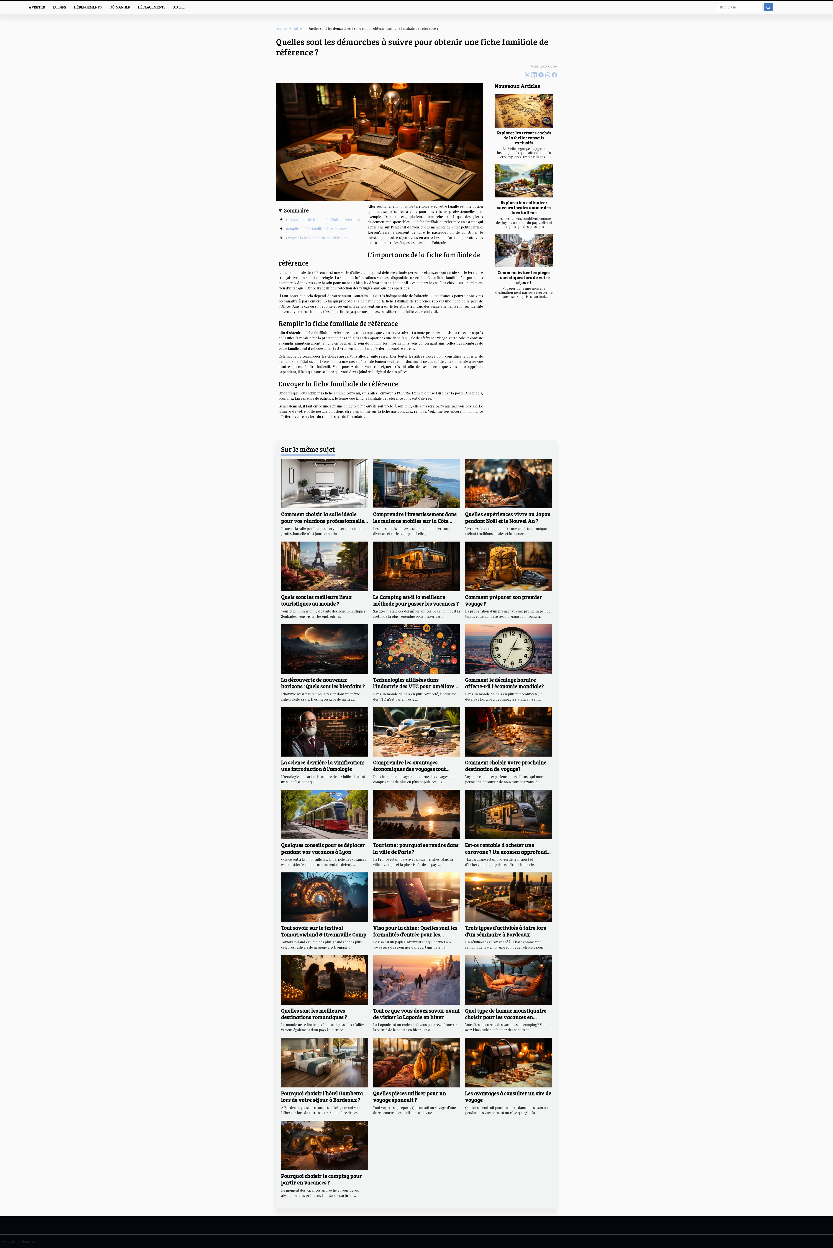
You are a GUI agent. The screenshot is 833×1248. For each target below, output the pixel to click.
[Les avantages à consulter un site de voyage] (508, 1062)
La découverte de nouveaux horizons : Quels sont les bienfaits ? (323, 683)
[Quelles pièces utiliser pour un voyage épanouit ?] (416, 1062)
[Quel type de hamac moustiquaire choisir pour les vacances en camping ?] (508, 979)
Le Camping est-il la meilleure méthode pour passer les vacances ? (416, 600)
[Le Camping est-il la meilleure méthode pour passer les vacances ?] (416, 566)
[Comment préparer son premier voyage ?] (508, 566)
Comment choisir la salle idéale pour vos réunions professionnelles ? (324, 521)
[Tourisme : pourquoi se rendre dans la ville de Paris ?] (416, 814)
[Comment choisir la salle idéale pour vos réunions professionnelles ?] (324, 483)
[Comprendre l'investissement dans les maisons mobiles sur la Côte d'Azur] (416, 483)
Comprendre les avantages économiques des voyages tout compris (409, 769)
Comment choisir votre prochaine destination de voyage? (505, 765)
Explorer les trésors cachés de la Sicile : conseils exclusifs (524, 137)
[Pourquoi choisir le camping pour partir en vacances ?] (324, 1145)
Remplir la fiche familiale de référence (316, 229)
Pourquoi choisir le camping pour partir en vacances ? (321, 1179)
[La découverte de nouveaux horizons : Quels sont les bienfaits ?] (324, 648)
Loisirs (59, 7)
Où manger (120, 7)
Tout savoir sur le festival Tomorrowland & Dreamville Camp (323, 931)
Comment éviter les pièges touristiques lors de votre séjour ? (524, 277)
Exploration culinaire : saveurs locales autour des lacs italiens (524, 207)
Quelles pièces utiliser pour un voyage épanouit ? (409, 1096)
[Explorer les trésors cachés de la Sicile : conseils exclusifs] (524, 111)
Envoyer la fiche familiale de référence (316, 238)
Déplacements (152, 7)
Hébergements (88, 7)
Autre (179, 7)
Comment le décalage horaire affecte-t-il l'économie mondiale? (504, 683)
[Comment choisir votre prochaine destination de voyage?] (508, 731)
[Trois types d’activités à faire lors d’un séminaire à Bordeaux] (508, 896)
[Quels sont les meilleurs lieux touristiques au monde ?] (324, 566)
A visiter (37, 7)
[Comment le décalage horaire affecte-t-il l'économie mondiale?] (508, 648)
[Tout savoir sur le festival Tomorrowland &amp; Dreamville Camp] (324, 896)
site (422, 277)
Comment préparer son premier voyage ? (503, 600)
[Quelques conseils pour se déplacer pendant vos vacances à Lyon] (324, 814)
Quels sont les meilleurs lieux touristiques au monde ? (316, 600)
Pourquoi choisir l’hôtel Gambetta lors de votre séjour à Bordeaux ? (322, 1096)
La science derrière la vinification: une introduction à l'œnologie (322, 765)
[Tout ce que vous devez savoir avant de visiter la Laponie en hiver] (416, 979)
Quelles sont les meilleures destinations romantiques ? (314, 1014)
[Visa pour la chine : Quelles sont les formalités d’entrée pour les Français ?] (416, 896)
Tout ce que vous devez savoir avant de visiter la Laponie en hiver (416, 1014)
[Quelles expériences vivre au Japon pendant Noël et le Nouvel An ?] (508, 483)
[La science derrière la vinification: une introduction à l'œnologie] (324, 731)
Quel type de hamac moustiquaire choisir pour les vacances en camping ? (505, 1017)
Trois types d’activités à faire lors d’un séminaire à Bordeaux (505, 931)
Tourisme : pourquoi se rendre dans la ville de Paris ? (416, 848)
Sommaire (296, 210)
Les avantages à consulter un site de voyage (508, 1096)
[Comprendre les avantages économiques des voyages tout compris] (416, 731)
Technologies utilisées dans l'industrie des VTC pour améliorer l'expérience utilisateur (415, 686)
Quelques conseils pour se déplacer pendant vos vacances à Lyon (323, 848)
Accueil (281, 28)
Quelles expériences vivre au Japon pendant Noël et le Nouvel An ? (508, 517)
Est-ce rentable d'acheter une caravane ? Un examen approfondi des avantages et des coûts (507, 851)
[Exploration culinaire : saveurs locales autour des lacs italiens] (524, 180)
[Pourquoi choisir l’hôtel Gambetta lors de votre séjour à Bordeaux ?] (324, 1062)
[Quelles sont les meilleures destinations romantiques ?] (324, 979)
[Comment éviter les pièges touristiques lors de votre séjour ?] (524, 250)
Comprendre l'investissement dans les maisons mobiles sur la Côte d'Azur (415, 521)
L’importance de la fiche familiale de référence (323, 219)
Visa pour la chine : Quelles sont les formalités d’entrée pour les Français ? (415, 934)
